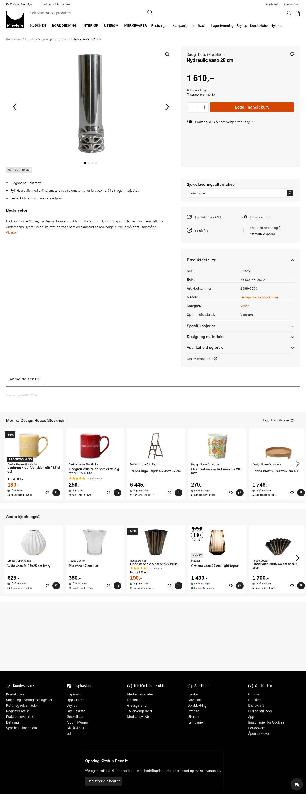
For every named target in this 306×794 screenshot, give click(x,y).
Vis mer (11, 232)
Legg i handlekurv (252, 107)
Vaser (65, 39)
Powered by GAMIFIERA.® (21, 395)
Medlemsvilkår (138, 716)
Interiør (30, 39)
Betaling (12, 722)
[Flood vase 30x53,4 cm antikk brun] (278, 542)
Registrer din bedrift (104, 781)
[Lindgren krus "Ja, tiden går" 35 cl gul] (33, 446)
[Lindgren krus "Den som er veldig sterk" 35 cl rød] (95, 446)
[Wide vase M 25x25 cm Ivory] (33, 542)
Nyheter (277, 25)
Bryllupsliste (76, 711)
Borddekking (197, 705)
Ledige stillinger (260, 711)
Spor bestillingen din (21, 727)
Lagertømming (222, 25)
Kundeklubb (259, 25)
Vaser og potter (48, 39)
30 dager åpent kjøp (21, 4)
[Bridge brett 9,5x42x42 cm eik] (278, 446)
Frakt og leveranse (20, 716)
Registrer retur (17, 711)
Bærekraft (256, 705)
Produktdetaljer (201, 260)
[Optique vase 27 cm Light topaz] (217, 542)
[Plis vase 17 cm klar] (95, 542)
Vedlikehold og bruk (205, 347)
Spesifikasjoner (201, 326)
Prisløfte (201, 230)
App (251, 716)
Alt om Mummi (78, 722)
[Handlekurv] (297, 13)
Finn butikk (272, 4)
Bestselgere (160, 25)
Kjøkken (193, 694)
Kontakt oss (15, 694)
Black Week (75, 727)
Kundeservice (292, 4)
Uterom (193, 716)
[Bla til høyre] (166, 106)
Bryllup (241, 25)
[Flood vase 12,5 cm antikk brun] (156, 542)
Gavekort (195, 699)
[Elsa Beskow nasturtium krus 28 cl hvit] (217, 446)
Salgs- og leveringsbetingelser (29, 699)
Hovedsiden (13, 39)
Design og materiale (205, 336)
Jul (69, 733)
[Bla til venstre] (14, 106)
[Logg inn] (289, 13)
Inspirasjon (200, 25)
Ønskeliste (75, 716)
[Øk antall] (205, 107)
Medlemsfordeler (140, 694)
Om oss (254, 694)
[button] (292, 54)
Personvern (256, 727)
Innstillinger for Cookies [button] (266, 722)
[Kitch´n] (15, 19)
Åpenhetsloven (259, 733)
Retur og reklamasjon (22, 705)
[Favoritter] (47, 492)
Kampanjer (180, 25)
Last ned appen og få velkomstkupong (266, 230)
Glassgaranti (137, 705)
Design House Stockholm (206, 54)
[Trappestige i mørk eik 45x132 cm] (156, 446)
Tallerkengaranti (139, 711)
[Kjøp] (56, 492)
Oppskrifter (75, 699)
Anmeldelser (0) (25, 379)
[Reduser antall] (191, 107)
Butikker (254, 699)
